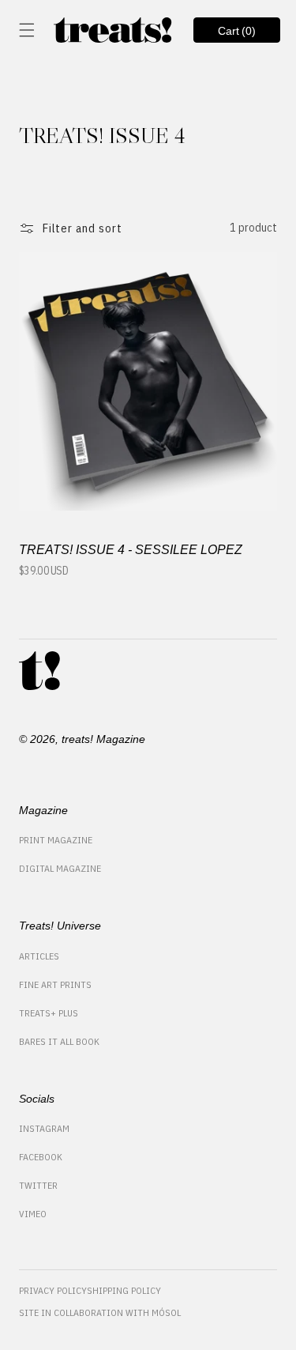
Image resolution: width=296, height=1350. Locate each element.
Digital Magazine (60, 868)
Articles (39, 956)
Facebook (40, 1157)
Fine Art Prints (55, 984)
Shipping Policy (124, 1290)
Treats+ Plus (48, 1013)
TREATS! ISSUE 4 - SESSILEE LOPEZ (130, 549)
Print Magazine (55, 840)
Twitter (38, 1185)
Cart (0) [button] (225, 34)
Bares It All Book (59, 1041)
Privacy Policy (53, 1290)
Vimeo (33, 1214)
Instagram (44, 1128)
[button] (26, 30)
